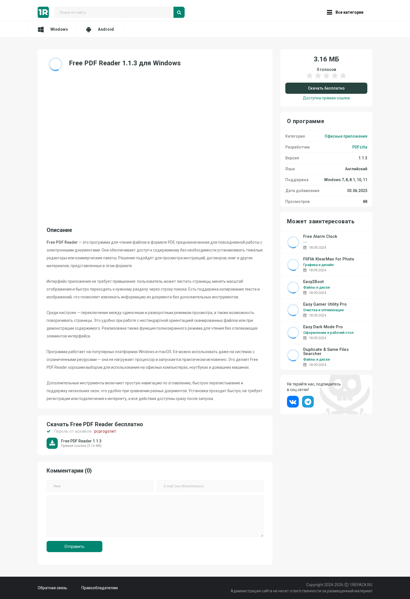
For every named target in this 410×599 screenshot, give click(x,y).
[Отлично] (343, 78)
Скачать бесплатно (326, 88)
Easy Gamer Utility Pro (325, 304)
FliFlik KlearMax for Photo (328, 259)
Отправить (74, 546)
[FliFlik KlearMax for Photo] (293, 265)
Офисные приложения (346, 136)
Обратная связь (52, 588)
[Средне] (326, 78)
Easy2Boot (313, 282)
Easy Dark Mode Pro (323, 327)
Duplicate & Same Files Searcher (326, 352)
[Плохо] (309, 78)
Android (106, 29)
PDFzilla (359, 147)
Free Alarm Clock (320, 236)
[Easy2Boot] (293, 287)
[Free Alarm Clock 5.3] (293, 242)
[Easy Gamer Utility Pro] (293, 310)
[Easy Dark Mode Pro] (293, 333)
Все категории (349, 12)
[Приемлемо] (318, 78)
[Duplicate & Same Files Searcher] (293, 355)
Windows (59, 29)
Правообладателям (99, 588)
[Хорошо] (335, 78)
